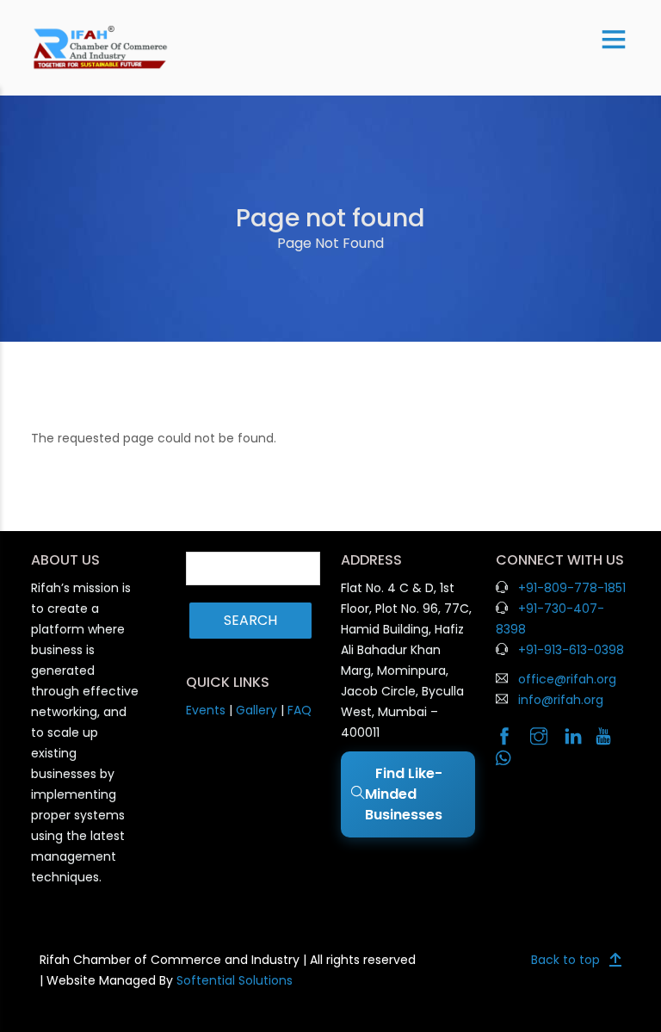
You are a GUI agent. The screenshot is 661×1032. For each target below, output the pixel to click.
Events (205, 710)
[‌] (511, 738)
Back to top (565, 959)
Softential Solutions (234, 980)
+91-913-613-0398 (571, 649)
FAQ (299, 710)
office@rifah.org (567, 679)
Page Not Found (330, 243)
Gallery (256, 710)
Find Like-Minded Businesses (405, 794)
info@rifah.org (560, 699)
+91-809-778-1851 (572, 587)
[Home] (100, 47)
